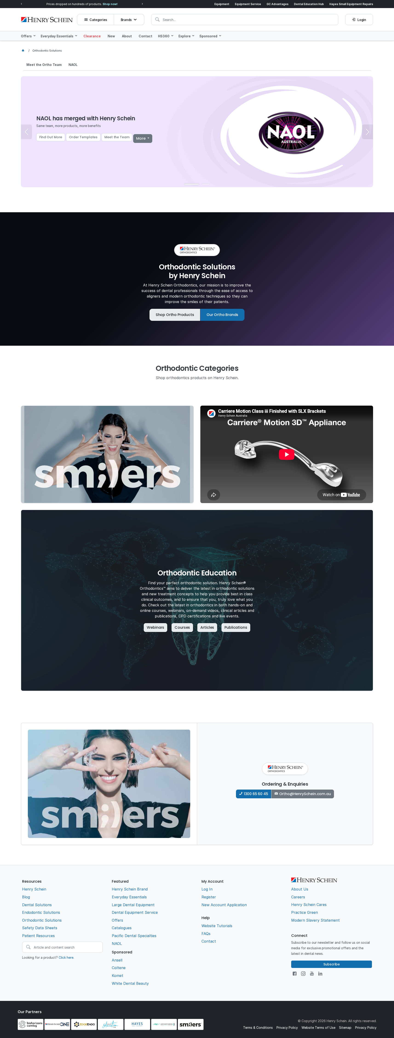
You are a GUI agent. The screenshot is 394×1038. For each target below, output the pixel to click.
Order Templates (83, 137)
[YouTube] (312, 973)
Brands (126, 20)
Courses (182, 627)
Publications (235, 627)
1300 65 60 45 (256, 793)
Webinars (155, 627)
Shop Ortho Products (175, 314)
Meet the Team (116, 137)
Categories (98, 20)
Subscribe (331, 964)
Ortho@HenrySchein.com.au (305, 793)
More (141, 138)
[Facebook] (294, 973)
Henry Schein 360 (72, 4)
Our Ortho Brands (222, 314)
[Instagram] (303, 973)
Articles (207, 627)
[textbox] (244, 19)
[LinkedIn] (320, 973)
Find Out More (50, 137)
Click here (66, 957)
